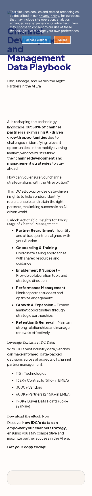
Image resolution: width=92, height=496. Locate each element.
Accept (62, 40)
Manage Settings (36, 40)
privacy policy (49, 16)
